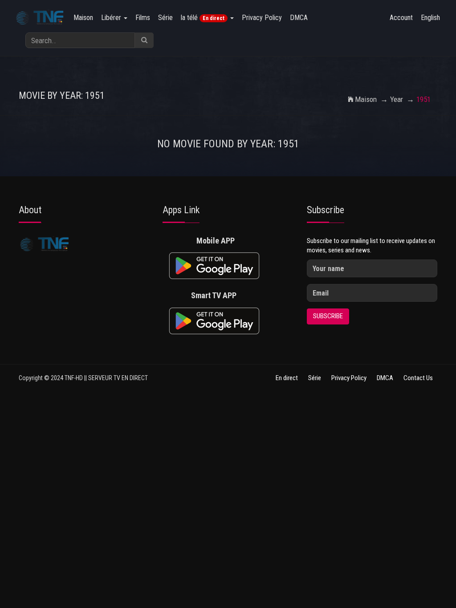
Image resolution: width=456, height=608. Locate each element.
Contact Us (418, 378)
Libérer (112, 17)
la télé (202, 17)
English (430, 17)
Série (165, 17)
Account (401, 17)
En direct (287, 378)
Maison (83, 17)
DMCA (299, 17)
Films (142, 17)
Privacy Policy (262, 17)
